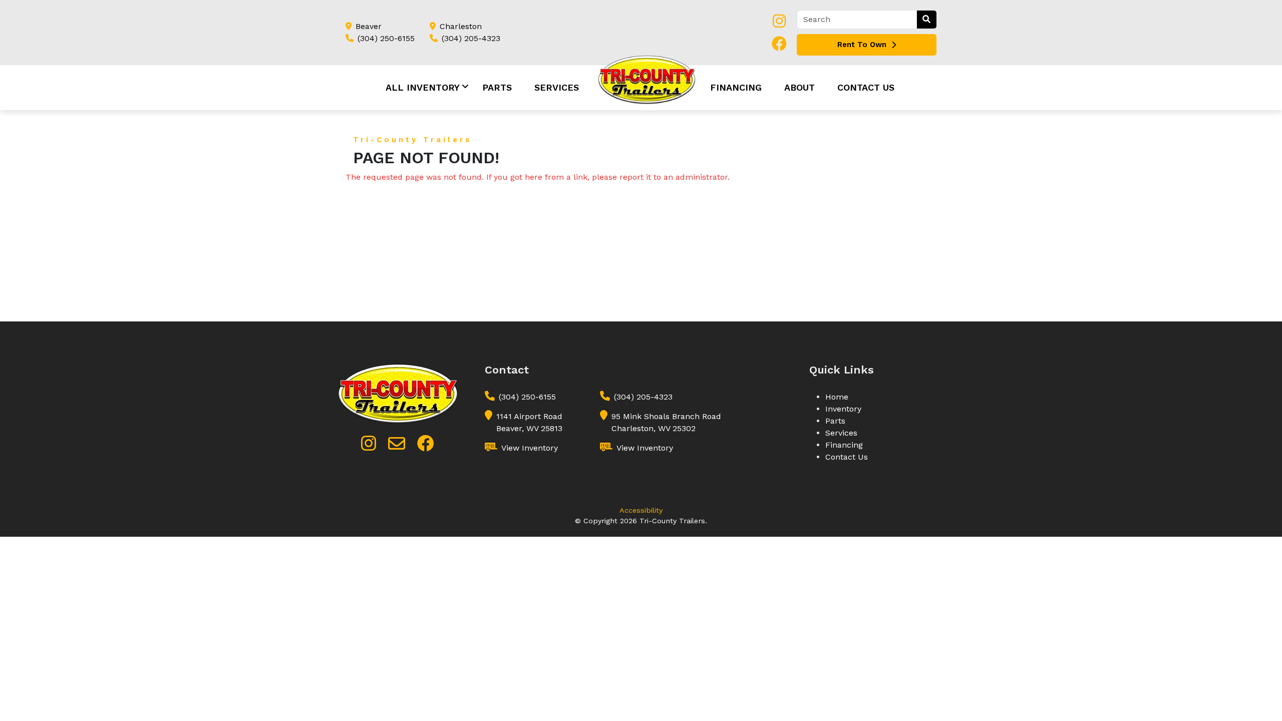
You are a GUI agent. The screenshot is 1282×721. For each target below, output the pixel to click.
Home (836, 397)
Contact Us (865, 87)
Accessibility (641, 510)
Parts (497, 87)
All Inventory (423, 87)
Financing (736, 87)
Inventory (843, 409)
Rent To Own (861, 44)
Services (556, 87)
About (799, 87)
